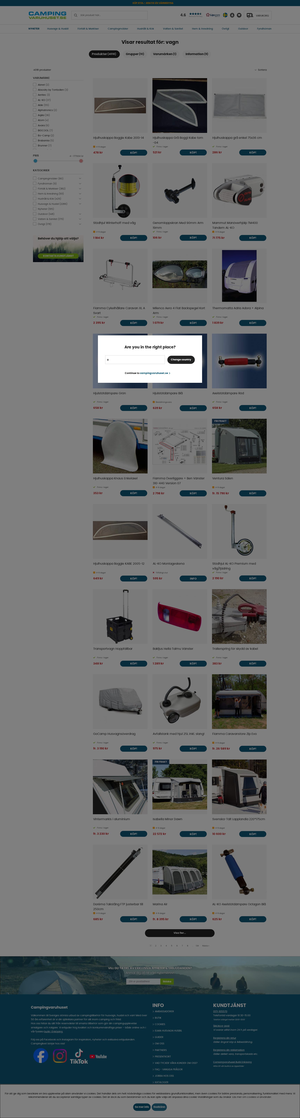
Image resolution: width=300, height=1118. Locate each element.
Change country (181, 359)
